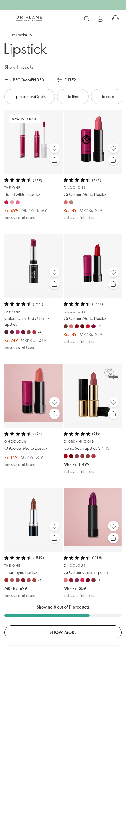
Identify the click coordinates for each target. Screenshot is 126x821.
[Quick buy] (54, 160)
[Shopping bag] (115, 19)
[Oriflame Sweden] (29, 18)
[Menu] (7, 18)
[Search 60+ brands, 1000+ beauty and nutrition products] (86, 18)
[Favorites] (54, 148)
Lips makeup (21, 35)
